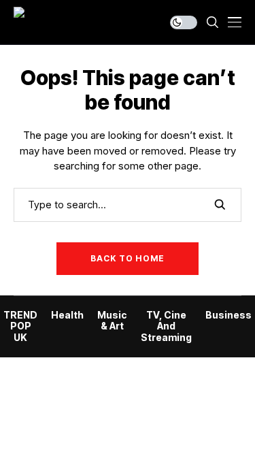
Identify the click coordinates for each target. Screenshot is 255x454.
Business (228, 315)
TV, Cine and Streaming (166, 327)
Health (67, 315)
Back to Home (127, 258)
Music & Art (112, 321)
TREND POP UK (20, 327)
